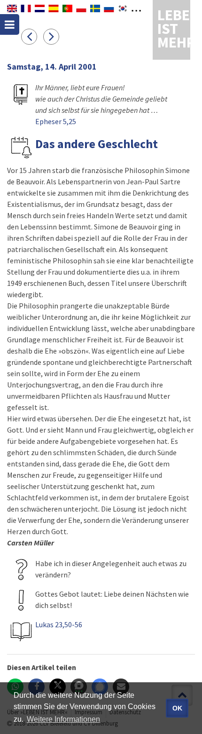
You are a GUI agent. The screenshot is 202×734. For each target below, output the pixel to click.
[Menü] (9, 24)
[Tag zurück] (32, 36)
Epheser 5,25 (55, 121)
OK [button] (177, 708)
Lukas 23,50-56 (58, 624)
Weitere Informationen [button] (63, 719)
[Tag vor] (53, 36)
